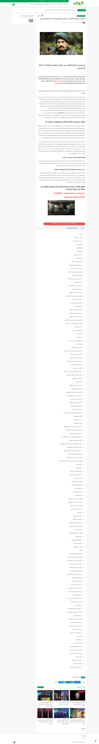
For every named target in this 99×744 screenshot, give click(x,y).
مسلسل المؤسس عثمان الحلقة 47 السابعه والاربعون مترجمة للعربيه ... (45, 722)
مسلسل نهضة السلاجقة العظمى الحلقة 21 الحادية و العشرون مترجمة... (63, 722)
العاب (35, 4)
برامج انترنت (46, 4)
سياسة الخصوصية (41, 1)
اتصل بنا (48, 1)
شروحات (59, 4)
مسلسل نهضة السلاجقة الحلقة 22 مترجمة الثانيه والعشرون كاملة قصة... (77, 722)
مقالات (64, 4)
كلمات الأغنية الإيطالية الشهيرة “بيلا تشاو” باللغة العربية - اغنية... (78, 704)
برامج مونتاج (40, 4)
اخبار (67, 4)
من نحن (35, 1)
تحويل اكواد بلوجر (64, 1)
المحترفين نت (73, 742)
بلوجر (56, 4)
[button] (77, 682)
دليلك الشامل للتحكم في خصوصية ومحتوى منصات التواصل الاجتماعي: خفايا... (59, 10)
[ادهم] (14, 742)
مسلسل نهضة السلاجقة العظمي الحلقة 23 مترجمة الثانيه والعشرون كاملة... (45, 704)
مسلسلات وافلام (81, 15)
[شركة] (31, 20)
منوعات (31, 4)
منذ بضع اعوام (82, 701)
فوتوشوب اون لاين (55, 1)
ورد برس (52, 4)
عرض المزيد (40, 687)
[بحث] (13, 4)
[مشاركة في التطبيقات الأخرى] (56, 682)
